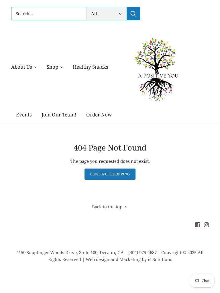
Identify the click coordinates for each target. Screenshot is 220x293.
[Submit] (133, 13)
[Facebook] (197, 224)
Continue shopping (110, 174)
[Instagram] (206, 224)
